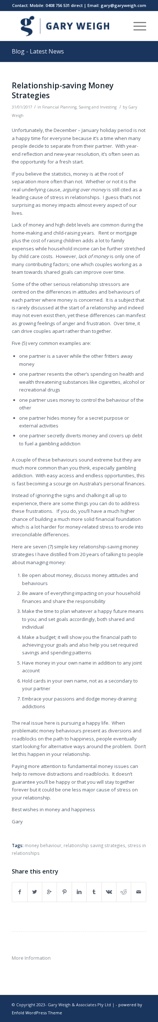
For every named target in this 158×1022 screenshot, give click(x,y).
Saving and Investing (97, 107)
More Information (31, 958)
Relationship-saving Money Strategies (63, 90)
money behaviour (43, 845)
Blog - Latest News (38, 51)
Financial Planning (59, 107)
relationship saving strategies (94, 845)
